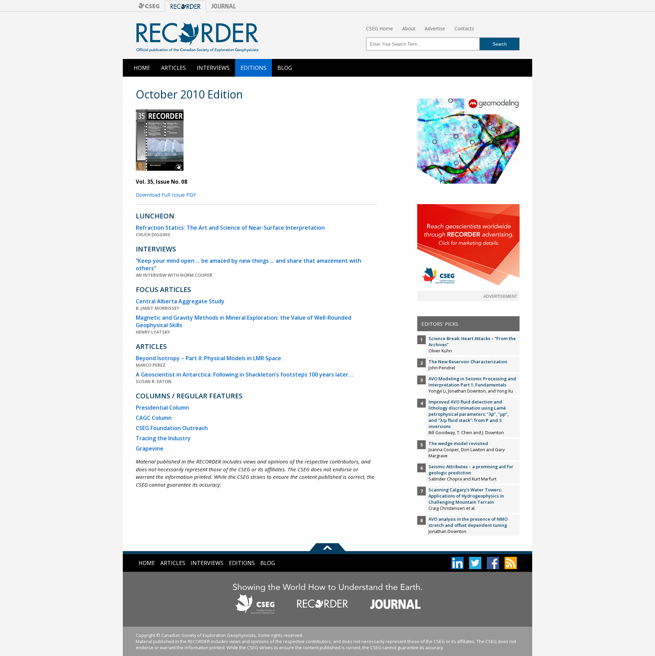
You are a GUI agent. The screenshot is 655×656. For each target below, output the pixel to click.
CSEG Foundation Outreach (172, 428)
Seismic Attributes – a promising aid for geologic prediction (470, 469)
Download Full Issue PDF (166, 194)
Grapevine (149, 448)
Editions (253, 68)
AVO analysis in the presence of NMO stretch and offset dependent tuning (468, 522)
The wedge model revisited (458, 443)
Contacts (464, 28)
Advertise (435, 28)
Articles (173, 68)
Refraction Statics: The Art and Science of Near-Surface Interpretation (230, 227)
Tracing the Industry (163, 438)
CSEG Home (379, 28)
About (409, 28)
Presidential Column (162, 407)
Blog (284, 68)
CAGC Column (154, 418)
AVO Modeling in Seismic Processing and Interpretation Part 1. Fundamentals (472, 382)
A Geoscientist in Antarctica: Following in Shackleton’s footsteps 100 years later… (244, 374)
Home (142, 68)
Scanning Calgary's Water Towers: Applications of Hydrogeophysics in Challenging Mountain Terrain (466, 496)
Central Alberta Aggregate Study (180, 301)
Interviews (213, 68)
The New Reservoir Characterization (467, 361)
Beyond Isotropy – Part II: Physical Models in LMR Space (208, 358)
